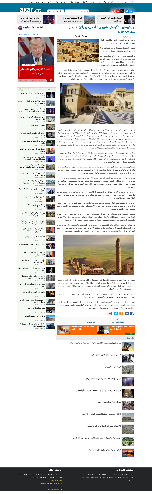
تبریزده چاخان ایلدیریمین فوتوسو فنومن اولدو (103, 378)
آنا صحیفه (131, 37)
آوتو (56, 2)
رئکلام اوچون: (51, 483)
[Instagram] (113, 13)
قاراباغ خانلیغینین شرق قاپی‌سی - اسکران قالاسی (101, 414)
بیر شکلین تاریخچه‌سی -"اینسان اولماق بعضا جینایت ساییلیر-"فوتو (95, 343)
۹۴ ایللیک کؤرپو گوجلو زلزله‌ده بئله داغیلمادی (104, 426)
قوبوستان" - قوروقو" (112, 367)
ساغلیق (85, 2)
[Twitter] (122, 13)
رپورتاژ (77, 2)
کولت (93, 2)
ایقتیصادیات (101, 2)
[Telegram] (131, 13)
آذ (60, 11)
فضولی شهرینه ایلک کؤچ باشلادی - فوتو (106, 355)
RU (53, 11)
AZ (50, 11)
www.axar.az (52, 489)
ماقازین (50, 2)
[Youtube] (117, 13)
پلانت (117, 2)
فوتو (43, 2)
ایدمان (63, 2)
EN (57, 11)
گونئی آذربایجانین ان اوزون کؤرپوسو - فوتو (104, 450)
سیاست (124, 2)
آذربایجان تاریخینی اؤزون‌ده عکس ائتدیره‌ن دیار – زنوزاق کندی (97, 438)
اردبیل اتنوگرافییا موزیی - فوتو (109, 402)
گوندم (131, 2)
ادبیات (31, 2)
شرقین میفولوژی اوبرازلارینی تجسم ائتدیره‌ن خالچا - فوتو (98, 390)
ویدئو (38, 2)
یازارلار (70, 2)
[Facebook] (126, 13)
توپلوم (110, 2)
